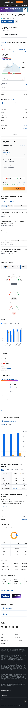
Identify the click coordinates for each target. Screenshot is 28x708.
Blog (2, 634)
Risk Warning (4, 699)
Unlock (15, 488)
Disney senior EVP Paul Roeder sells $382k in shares (14, 213)
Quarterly (8, 424)
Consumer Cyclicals (22, 513)
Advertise (17, 637)
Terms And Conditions (6, 690)
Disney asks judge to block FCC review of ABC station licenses (12, 222)
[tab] (6, 267)
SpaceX (16, 579)
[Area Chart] (4, 49)
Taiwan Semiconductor (7, 579)
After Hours (24, 5)
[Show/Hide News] (9, 49)
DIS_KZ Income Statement (10, 417)
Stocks (3, 5)
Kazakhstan (24, 519)
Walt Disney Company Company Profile (12, 495)
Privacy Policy (4, 695)
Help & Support (18, 640)
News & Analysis (17, 42)
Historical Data (21, 45)
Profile (8, 45)
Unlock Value (22, 84)
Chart (9, 42)
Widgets (3, 643)
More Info (7, 36)
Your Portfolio (4, 640)
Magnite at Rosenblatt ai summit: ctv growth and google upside (13, 232)
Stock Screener (10, 5)
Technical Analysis (7, 263)
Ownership (13, 45)
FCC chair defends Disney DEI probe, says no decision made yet (14, 241)
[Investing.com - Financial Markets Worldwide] (8, 2)
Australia (18, 5)
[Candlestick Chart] (2, 49)
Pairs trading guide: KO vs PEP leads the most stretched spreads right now (14, 250)
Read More (4, 506)
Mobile (2, 637)
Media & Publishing (22, 510)
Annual (3, 424)
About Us (17, 634)
